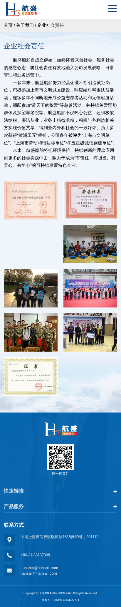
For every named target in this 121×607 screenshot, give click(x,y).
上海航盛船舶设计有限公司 (55, 593)
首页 (8, 25)
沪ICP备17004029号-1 (66, 599)
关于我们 (25, 25)
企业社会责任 (50, 25)
